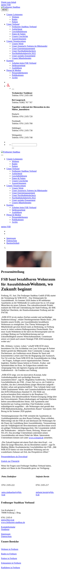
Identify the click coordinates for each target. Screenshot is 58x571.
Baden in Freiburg (9, 554)
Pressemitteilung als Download (14, 456)
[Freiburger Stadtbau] (10, 7)
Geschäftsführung (19, 31)
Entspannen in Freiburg (11, 563)
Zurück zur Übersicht (10, 461)
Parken (15, 22)
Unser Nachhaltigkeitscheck (24, 51)
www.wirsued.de (36, 438)
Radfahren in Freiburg (10, 567)
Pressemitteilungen (20, 73)
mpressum (6, 534)
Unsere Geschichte (20, 36)
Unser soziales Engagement (23, 56)
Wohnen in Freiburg (9, 549)
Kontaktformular (8, 527)
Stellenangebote (18, 65)
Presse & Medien (13, 70)
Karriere (9, 60)
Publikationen (18, 75)
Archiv (15, 77)
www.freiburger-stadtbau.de (13, 522)
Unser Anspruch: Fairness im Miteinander (29, 46)
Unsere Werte (17, 43)
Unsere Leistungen (14, 14)
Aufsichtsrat (17, 29)
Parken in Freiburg (9, 558)
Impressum (11, 238)
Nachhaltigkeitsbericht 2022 (24, 53)
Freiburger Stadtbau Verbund (24, 26)
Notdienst (5, 529)
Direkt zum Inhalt (8, 2)
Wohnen (15, 17)
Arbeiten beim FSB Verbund (24, 63)
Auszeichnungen (19, 39)
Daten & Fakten (18, 34)
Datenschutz (11, 241)
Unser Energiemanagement (23, 48)
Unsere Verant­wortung (16, 41)
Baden (14, 19)
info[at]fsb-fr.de (7, 520)
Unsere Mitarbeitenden (21, 58)
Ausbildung (17, 68)
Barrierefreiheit (12, 243)
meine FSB (6, 5)
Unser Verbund (12, 24)
